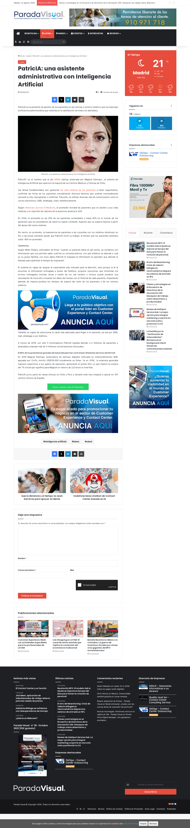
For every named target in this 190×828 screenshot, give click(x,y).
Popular (132, 232)
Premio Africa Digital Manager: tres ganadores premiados (114, 717)
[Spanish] (169, 804)
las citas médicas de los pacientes (78, 190)
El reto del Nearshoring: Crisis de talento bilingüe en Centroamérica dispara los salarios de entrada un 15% (159, 269)
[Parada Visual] (39, 15)
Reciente (148, 232)
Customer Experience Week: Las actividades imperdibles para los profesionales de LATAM (32, 643)
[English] (172, 804)
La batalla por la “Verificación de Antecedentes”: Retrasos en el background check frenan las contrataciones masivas (159, 340)
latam (76, 441)
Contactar (160, 809)
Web (72, 570)
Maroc (62, 33)
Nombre (22, 558)
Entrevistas (96, 33)
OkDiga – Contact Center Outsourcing (154, 154)
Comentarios (166, 232)
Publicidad (171, 809)
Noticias (32, 33)
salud (89, 441)
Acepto (143, 823)
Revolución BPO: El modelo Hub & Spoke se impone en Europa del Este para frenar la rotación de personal (159, 249)
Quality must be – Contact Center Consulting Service (160, 700)
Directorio (92, 809)
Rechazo (153, 823)
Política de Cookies (114, 809)
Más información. (131, 823)
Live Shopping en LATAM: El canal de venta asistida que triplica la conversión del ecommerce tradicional (67, 643)
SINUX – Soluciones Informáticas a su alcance (160, 688)
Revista (101, 809)
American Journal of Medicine (40, 207)
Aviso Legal (150, 809)
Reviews (114, 33)
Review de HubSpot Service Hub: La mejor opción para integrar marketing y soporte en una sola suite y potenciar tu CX (159, 316)
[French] (175, 804)
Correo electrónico (27, 570)
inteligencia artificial (55, 441)
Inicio (22, 56)
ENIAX (57, 179)
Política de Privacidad (134, 809)
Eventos (77, 33)
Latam (47, 33)
